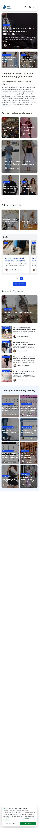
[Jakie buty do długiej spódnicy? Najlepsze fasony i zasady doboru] (19, 156)
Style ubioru (6, 124)
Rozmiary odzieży (8, 404)
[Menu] (25, 7)
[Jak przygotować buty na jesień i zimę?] (28, 220)
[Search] (30, 7)
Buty (5, 158)
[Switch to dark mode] (34, 7)
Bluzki (23, 55)
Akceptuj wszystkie (28, 823)
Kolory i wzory (7, 55)
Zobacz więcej (19, 284)
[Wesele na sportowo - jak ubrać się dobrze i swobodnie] (19, 309)
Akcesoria (6, 25)
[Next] (21, 278)
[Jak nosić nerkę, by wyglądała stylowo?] (10, 476)
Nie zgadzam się (11, 823)
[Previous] (17, 278)
